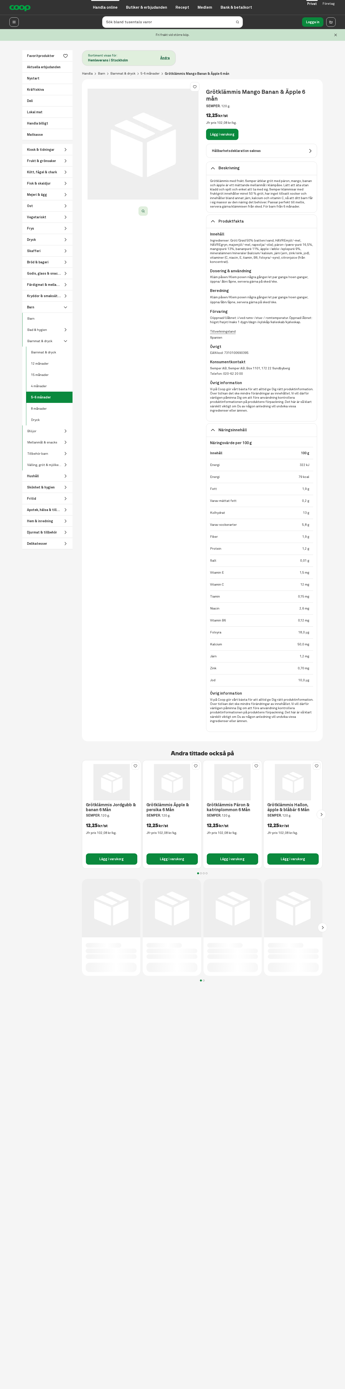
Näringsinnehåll (232, 430)
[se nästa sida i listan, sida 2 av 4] (321, 814)
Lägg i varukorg (222, 134)
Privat (312, 4)
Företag (328, 4)
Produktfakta (231, 221)
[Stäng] (335, 35)
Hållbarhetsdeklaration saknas (236, 151)
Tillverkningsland (223, 331)
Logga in (312, 22)
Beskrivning (229, 168)
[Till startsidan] (20, 7)
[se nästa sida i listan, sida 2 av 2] (322, 927)
